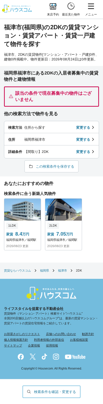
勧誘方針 (88, 334)
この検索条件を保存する (55, 166)
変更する (83, 127)
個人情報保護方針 (16, 340)
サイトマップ (13, 345)
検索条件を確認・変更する (55, 392)
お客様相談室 (79, 340)
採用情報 (52, 345)
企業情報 (34, 345)
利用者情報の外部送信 (49, 340)
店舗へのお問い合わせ (61, 334)
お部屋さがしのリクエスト (22, 334)
